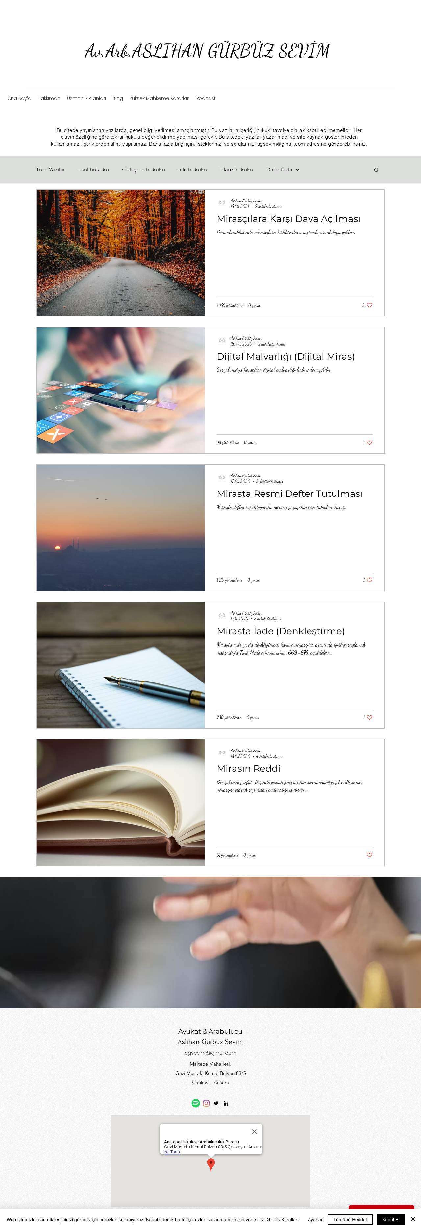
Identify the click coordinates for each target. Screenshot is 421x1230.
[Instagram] (206, 1103)
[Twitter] (216, 1103)
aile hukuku (192, 170)
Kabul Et (391, 1219)
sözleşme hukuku (143, 170)
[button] (376, 170)
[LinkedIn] (226, 1103)
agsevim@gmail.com (281, 144)
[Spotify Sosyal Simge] (195, 1103)
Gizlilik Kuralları (282, 1219)
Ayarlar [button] (315, 1219)
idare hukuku (236, 170)
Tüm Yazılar (50, 170)
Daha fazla (279, 170)
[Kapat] (413, 1219)
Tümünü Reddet (350, 1219)
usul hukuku (93, 170)
